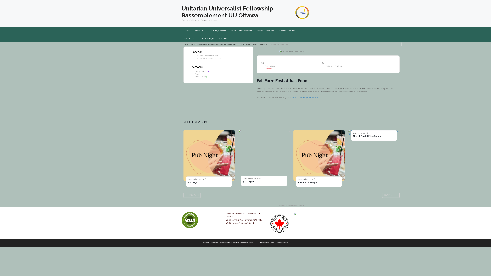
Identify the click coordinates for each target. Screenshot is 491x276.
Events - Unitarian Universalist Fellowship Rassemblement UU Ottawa (214, 44)
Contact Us (189, 38)
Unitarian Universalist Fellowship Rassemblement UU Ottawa (227, 12)
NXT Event (389, 195)
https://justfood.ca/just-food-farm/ (304, 97)
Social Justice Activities (241, 31)
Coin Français (208, 38)
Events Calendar (287, 31)
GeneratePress (281, 243)
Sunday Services (218, 31)
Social (255, 44)
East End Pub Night (308, 182)
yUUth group (249, 181)
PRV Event (194, 195)
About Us (199, 31)
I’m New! (223, 38)
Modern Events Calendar (296, 205)
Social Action (263, 44)
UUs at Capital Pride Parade (367, 136)
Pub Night (193, 182)
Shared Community (265, 31)
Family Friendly (245, 44)
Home (186, 31)
